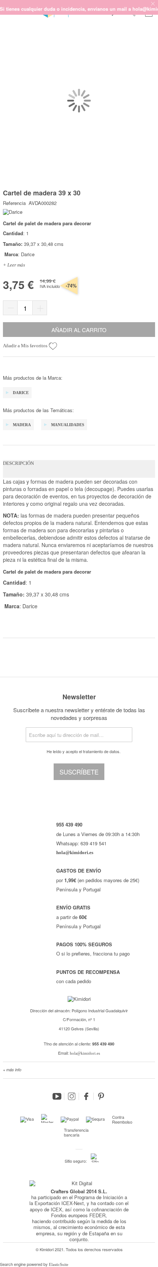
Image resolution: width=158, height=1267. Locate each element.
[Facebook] (86, 1096)
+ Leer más (14, 265)
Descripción (18, 463)
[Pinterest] (101, 1096)
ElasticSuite (58, 1264)
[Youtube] (57, 1096)
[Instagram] (71, 1096)
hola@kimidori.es (85, 1053)
